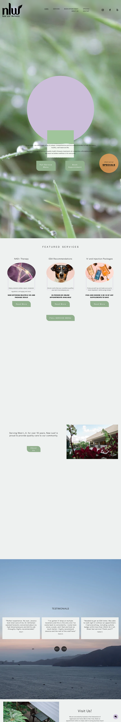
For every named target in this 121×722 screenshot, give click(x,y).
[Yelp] (117, 10)
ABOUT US (74, 11)
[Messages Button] (115, 716)
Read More (21, 304)
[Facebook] (110, 10)
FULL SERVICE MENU (60, 318)
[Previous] (57, 649)
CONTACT (86, 11)
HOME (46, 9)
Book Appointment (75, 165)
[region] (60, 628)
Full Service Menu (46, 165)
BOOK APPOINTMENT (71, 9)
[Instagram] (102, 10)
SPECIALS (86, 9)
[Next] (64, 649)
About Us (33, 449)
